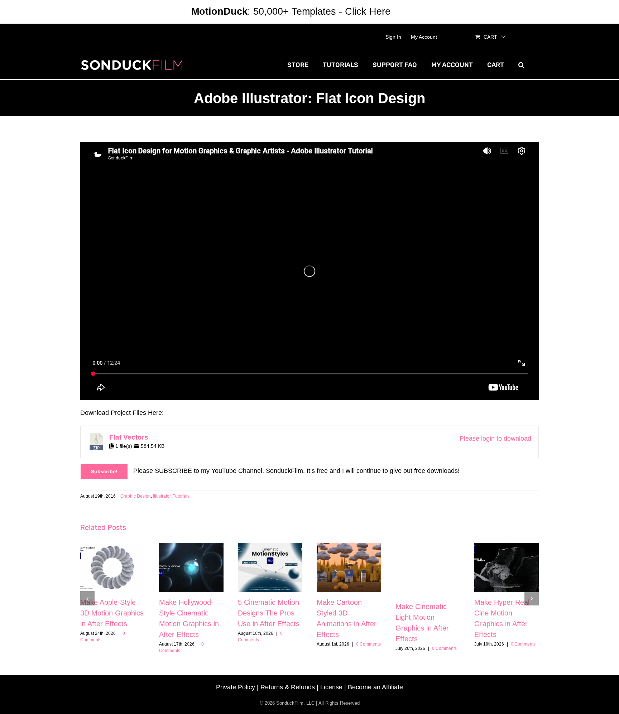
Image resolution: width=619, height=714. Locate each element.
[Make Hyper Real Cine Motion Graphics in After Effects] (506, 567)
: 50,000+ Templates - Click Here (290, 11)
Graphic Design (135, 496)
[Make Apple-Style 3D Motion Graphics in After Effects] (112, 567)
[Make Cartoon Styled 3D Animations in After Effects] (349, 567)
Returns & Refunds (287, 687)
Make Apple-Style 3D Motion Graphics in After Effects (112, 613)
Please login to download (495, 438)
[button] (521, 64)
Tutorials (181, 496)
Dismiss (410, 11)
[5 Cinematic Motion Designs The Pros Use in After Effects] (270, 567)
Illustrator (162, 496)
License (331, 687)
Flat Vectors (128, 437)
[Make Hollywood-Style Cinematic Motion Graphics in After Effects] (191, 567)
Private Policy (235, 687)
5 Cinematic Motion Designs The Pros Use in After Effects (268, 613)
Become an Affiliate (375, 687)
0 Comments (368, 644)
